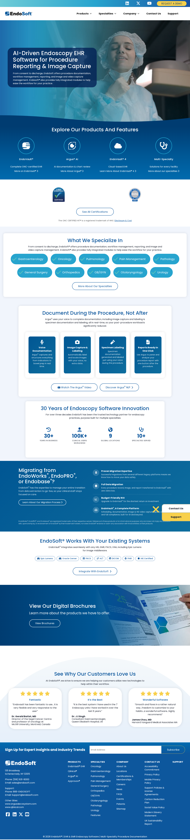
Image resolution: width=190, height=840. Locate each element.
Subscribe (173, 749)
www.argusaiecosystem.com (20, 803)
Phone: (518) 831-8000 (17, 779)
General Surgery (36, 272)
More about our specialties (163, 171)
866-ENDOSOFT (21, 791)
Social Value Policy (155, 807)
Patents (120, 804)
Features (95, 815)
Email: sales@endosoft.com (20, 782)
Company (129, 13)
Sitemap (121, 808)
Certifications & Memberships (124, 778)
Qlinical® (72, 771)
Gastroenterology (30, 259)
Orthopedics (71, 272)
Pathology (167, 259)
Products (74, 762)
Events (120, 799)
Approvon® (74, 781)
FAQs (119, 794)
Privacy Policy (152, 774)
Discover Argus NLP (118, 387)
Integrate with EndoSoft (94, 571)
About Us (121, 766)
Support (173, 13)
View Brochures (44, 623)
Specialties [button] (106, 13)
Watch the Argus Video (75, 387)
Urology (162, 272)
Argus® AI (73, 776)
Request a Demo (171, 3)
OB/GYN (100, 272)
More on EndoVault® (25, 171)
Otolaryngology (132, 272)
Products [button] (83, 13)
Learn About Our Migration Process (41, 502)
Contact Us (153, 13)
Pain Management (132, 259)
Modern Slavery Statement (153, 814)
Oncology (64, 259)
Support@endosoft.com (25, 795)
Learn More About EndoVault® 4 (117, 171)
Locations (121, 771)
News (119, 789)
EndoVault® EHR (76, 766)
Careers (120, 784)
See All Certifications (95, 212)
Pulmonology (95, 259)
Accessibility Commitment (152, 768)
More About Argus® (71, 171)
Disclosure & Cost (123, 220)
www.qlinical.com (14, 807)
